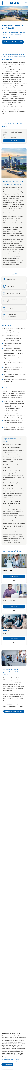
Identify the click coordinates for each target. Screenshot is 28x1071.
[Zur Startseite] (3, 3)
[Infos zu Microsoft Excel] (14, 629)
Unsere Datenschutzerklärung (8, 1058)
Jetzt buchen (14, 140)
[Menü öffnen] (26, 3)
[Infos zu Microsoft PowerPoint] (14, 598)
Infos (14, 580)
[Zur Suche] (11, 3)
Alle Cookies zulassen (7, 1064)
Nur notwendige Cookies (8, 1068)
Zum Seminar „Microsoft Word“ (13, 711)
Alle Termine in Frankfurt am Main (12, 42)
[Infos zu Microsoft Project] (14, 568)
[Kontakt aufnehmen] (15, 3)
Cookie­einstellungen (20, 1068)
